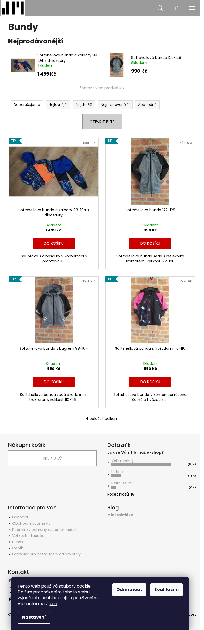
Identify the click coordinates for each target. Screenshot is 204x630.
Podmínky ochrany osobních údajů (44, 529)
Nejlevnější (58, 104)
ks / (52, 458)
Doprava (20, 517)
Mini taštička (120, 515)
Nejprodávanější (115, 104)
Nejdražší (84, 104)
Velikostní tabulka (28, 535)
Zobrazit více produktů (100, 87)
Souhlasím (166, 590)
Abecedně (147, 104)
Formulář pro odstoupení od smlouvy (46, 554)
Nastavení (34, 617)
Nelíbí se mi (122, 483)
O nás (17, 542)
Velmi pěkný (122, 460)
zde (53, 604)
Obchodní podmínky (31, 523)
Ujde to (117, 471)
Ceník (17, 548)
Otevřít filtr (102, 121)
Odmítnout (129, 590)
